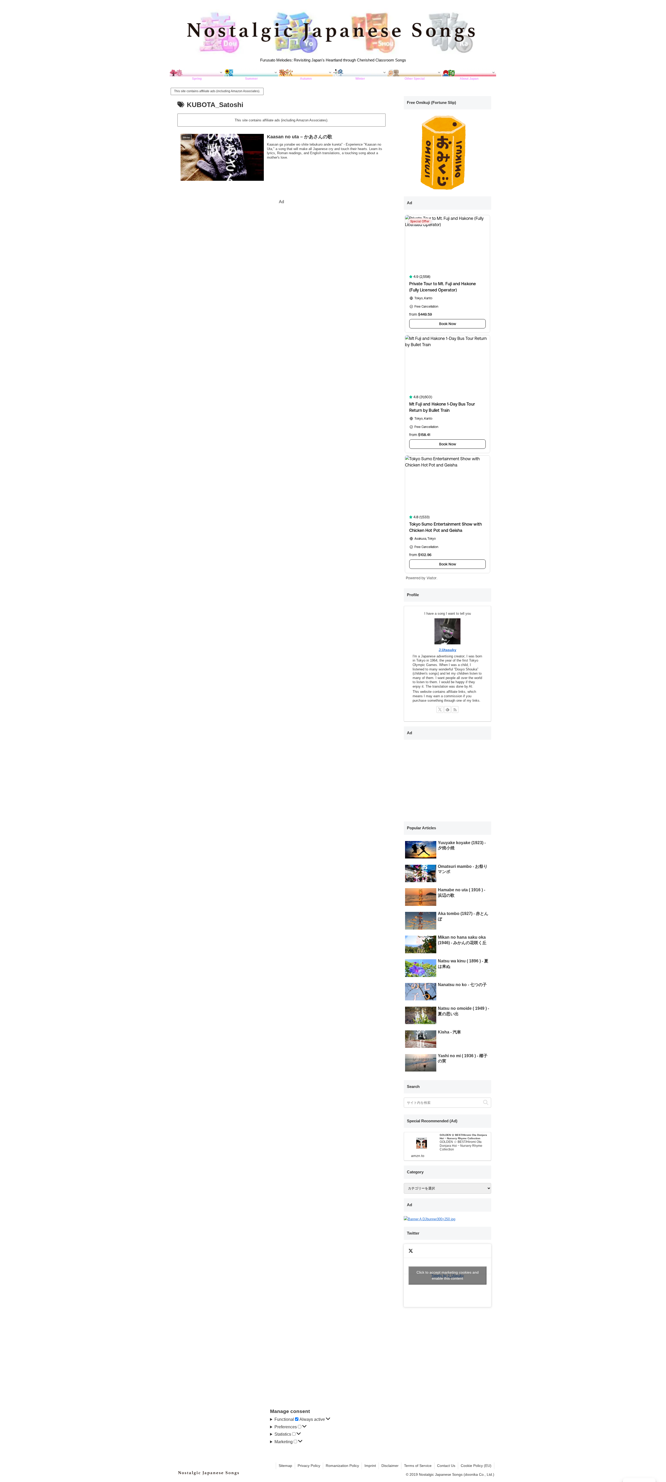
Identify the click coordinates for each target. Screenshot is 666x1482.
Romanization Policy (342, 1466)
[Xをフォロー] (440, 709)
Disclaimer (390, 1466)
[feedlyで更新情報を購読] (447, 709)
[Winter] (360, 72)
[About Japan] (469, 72)
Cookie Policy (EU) (476, 1466)
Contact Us (446, 1466)
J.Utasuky (447, 650)
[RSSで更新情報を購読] (455, 709)
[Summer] (251, 72)
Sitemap (285, 1466)
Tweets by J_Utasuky (448, 1275)
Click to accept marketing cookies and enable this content (448, 1275)
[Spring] (197, 72)
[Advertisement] (281, 242)
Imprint (370, 1466)
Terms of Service (418, 1466)
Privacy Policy (309, 1466)
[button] (485, 1103)
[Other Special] (414, 72)
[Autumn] (306, 72)
